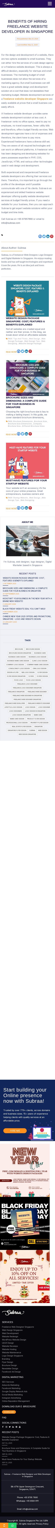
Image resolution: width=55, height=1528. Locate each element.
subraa (32, 730)
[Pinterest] (51, 236)
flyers (31, 676)
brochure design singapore (20, 653)
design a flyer (12, 672)
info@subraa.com (30, 1509)
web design (34, 339)
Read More (11, 352)
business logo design (37, 657)
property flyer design (39, 722)
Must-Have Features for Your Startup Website (22, 1459)
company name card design (37, 664)
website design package (30, 344)
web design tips (32, 341)
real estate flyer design (21, 726)
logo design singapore (21, 715)
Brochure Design (9, 1365)
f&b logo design (27, 672)
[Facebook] (40, 236)
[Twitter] (44, 236)
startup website (20, 498)
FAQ (4, 1417)
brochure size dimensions (20, 424)
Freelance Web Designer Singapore (18, 1327)
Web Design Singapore (12, 1330)
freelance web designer (37, 691)
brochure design (33, 649)
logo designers (15, 711)
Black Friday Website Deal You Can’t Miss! (24, 609)
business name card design (18, 661)
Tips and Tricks (20, 339)
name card (38, 715)
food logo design (33, 680)
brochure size (40, 421)
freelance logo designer (27, 684)
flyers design (42, 676)
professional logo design (17, 722)
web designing (27, 500)
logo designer (44, 707)
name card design (17, 719)
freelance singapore (16, 691)
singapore (38, 726)
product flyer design (36, 719)
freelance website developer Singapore (25, 98)
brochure (19, 649)
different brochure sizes (33, 426)
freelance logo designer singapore (27, 688)
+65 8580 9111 (32, 1501)
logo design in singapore (35, 711)
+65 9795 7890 (31, 1497)
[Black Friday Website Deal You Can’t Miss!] (25, 1223)
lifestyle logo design (13, 707)
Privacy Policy (42, 1524)
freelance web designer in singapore (27, 695)
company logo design (15, 664)
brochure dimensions (23, 421)
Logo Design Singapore (12, 1356)
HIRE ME (15, 1130)
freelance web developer (15, 703)
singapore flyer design (17, 730)
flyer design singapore (16, 676)
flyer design (43, 672)
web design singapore (27, 734)
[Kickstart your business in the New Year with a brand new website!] (25, 1170)
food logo (18, 680)
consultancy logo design (19, 668)
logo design (30, 707)
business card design (17, 657)
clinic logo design (39, 661)
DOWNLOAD (9, 1412)
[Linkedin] (48, 236)
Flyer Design (7, 1362)
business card (40, 653)
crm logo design (39, 668)
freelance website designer (39, 703)
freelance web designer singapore (27, 699)
